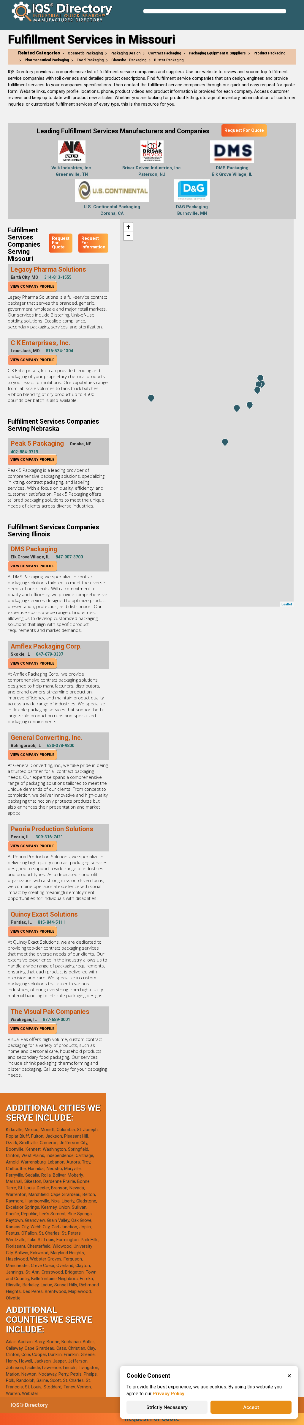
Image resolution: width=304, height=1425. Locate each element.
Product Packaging (269, 53)
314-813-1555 (58, 277)
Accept (251, 1407)
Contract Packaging (164, 53)
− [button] (128, 235)
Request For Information (93, 243)
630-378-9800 (60, 745)
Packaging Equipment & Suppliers (217, 53)
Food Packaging (90, 60)
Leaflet (286, 604)
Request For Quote (244, 130)
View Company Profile (32, 286)
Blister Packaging (168, 60)
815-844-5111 (51, 922)
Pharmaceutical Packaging (47, 60)
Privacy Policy (168, 1393)
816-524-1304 (59, 350)
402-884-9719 (24, 452)
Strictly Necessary (167, 1407)
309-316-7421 (49, 836)
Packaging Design (125, 53)
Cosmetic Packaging (85, 53)
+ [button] (128, 227)
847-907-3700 (69, 557)
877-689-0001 (56, 1019)
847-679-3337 (49, 654)
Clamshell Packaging (128, 60)
